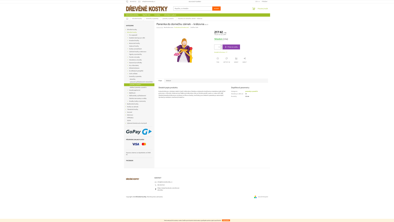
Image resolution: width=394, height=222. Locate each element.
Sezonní (129, 112)
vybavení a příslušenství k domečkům (141, 82)
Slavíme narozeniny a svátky (138, 98)
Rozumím (226, 220)
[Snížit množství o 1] (222, 48)
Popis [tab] (160, 81)
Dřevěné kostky (132, 30)
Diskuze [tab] (168, 81)
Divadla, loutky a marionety (137, 101)
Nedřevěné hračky (132, 104)
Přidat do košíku (233, 47)
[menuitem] (132, 15)
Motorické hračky (134, 43)
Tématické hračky (132, 109)
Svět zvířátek (133, 74)
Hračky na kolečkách (135, 49)
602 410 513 (161, 185)
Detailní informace (219, 52)
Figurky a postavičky (135, 54)
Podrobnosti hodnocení (181, 27)
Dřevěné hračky (132, 32)
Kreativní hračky (134, 41)
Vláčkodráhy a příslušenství (137, 96)
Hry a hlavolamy (134, 65)
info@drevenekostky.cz (164, 182)
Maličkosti (132, 93)
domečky (132, 79)
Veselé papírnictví (134, 90)
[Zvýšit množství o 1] (222, 46)
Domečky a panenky (135, 76)
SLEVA (129, 121)
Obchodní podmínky (195, 2)
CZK (256, 1)
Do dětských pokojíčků (136, 71)
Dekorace (130, 115)
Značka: (194, 27)
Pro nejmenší (133, 35)
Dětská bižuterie (134, 68)
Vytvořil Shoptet (263, 197)
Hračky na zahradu (132, 107)
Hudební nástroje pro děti (137, 38)
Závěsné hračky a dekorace (137, 52)
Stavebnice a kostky (135, 60)
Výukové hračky (134, 46)
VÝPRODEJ (130, 118)
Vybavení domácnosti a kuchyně (137, 123)
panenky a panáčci (135, 85)
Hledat (216, 8)
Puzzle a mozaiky (134, 57)
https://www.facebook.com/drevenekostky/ (168, 189)
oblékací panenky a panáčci (138, 87)
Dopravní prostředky (135, 63)
